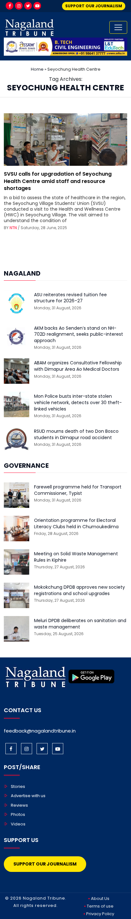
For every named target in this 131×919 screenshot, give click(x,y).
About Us (100, 898)
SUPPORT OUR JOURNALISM (93, 6)
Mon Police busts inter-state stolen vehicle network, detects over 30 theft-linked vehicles (78, 402)
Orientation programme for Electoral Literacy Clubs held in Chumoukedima (76, 523)
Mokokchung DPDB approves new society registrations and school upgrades (79, 590)
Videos (18, 824)
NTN (13, 227)
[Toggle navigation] (118, 27)
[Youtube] (37, 6)
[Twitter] (28, 6)
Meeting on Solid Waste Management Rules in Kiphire (76, 557)
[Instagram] (19, 6)
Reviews (19, 805)
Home (37, 69)
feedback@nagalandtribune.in (40, 730)
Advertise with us (28, 796)
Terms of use (100, 906)
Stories (18, 786)
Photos (18, 814)
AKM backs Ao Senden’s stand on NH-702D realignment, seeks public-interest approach (78, 334)
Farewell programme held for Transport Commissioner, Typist (77, 490)
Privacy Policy (100, 914)
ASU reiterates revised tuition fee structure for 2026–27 (70, 298)
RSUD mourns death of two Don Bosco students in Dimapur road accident (76, 434)
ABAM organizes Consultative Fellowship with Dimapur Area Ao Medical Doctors (78, 366)
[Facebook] (9, 6)
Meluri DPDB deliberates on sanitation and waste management (80, 624)
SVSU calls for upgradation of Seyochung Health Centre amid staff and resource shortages (58, 181)
